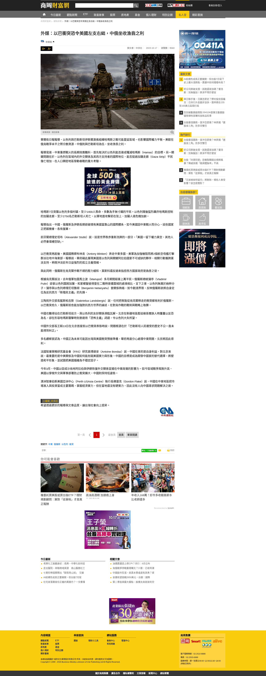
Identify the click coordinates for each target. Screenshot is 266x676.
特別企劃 (59, 650)
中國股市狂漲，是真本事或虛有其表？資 (133, 572)
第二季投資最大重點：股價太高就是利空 (133, 582)
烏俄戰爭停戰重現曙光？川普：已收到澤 (133, 568)
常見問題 (111, 644)
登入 (220, 5)
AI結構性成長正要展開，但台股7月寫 (62, 577)
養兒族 (218, 207)
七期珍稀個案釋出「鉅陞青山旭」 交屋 (63, 572)
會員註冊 (213, 5)
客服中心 (125, 640)
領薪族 (186, 207)
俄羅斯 (57, 444)
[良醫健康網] (206, 641)
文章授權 (141, 673)
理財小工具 (93, 640)
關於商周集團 (101, 673)
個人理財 (45, 650)
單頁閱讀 (132, 435)
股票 (57, 644)
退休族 (186, 223)
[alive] (217, 641)
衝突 (71, 444)
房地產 (44, 647)
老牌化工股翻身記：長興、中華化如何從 (64, 563)
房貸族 (202, 207)
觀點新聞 (45, 640)
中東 (50, 444)
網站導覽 (164, 673)
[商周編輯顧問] (206, 645)
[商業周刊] (185, 641)
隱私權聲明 (128, 673)
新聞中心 (153, 673)
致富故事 (45, 644)
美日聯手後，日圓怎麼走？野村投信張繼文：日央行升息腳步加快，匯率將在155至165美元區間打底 (202, 102)
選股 (76, 640)
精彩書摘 (45, 653)
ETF (57, 640)
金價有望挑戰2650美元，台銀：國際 (131, 577)
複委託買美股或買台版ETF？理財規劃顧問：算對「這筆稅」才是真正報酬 (61, 500)
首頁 (47, 14)
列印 (172, 450)
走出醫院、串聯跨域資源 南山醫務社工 (64, 568)
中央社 (49, 42)
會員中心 (111, 640)
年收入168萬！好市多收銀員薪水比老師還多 (151, 497)
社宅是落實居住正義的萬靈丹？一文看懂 (64, 582)
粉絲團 (189, 5)
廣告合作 (115, 673)
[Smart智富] (196, 641)
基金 (57, 647)
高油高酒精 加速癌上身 (100, 495)
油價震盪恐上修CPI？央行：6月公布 (131, 563)
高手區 (202, 223)
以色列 (65, 444)
